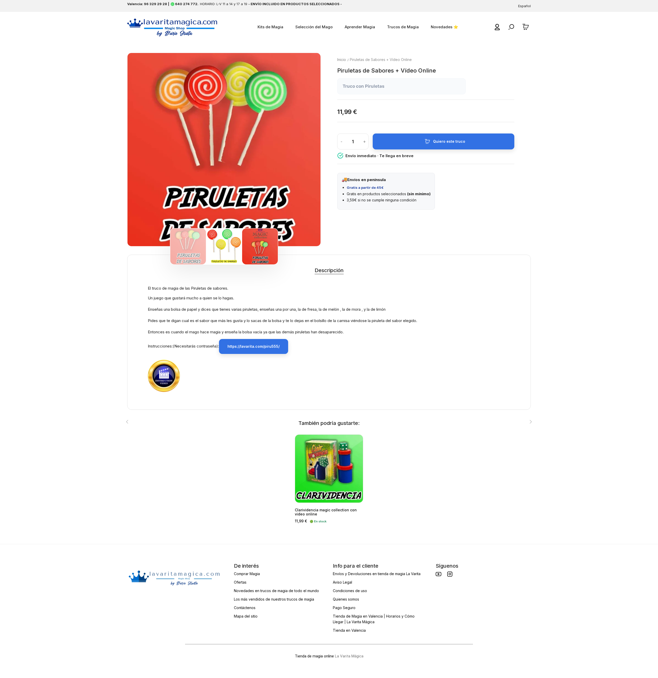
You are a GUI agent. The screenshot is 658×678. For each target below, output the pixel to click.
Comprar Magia (247, 574)
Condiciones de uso (350, 590)
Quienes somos (346, 599)
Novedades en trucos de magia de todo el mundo (276, 590)
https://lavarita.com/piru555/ (253, 346)
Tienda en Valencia (349, 630)
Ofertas (240, 582)
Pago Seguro (344, 607)
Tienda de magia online (314, 656)
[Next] (305, 149)
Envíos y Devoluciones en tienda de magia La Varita (377, 574)
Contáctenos (244, 607)
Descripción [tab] (329, 270)
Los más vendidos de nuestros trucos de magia (274, 599)
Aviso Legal (342, 582)
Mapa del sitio (246, 616)
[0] (526, 27)
